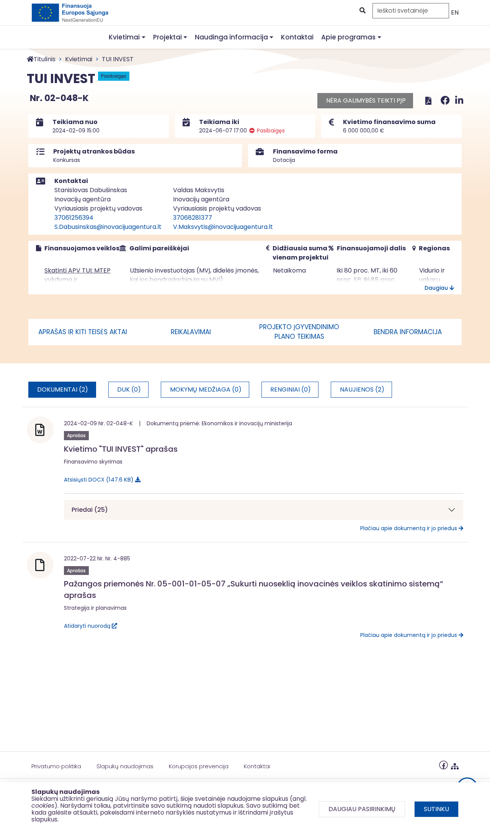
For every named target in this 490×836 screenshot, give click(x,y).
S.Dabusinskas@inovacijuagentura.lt (108, 226)
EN (455, 12)
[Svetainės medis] (455, 764)
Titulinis (45, 59)
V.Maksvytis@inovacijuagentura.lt (223, 226)
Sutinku (436, 809)
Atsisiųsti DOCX (97, 479)
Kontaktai (297, 37)
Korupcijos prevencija (199, 766)
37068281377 (192, 217)
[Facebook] (446, 100)
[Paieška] (362, 10)
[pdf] (428, 100)
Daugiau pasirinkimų (361, 809)
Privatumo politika (56, 766)
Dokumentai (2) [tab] (62, 389)
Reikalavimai (191, 331)
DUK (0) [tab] (129, 389)
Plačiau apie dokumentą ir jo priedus (409, 528)
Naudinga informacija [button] (231, 37)
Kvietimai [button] (124, 37)
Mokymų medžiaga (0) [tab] (206, 389)
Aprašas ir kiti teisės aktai (82, 331)
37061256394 (73, 217)
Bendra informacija (408, 331)
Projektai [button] (167, 37)
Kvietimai (78, 59)
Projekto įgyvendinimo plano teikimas (299, 331)
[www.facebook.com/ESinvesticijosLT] (443, 764)
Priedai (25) (90, 509)
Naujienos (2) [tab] (362, 389)
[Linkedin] (459, 100)
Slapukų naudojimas (125, 766)
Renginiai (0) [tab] (290, 389)
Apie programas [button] (348, 37)
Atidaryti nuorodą (88, 626)
